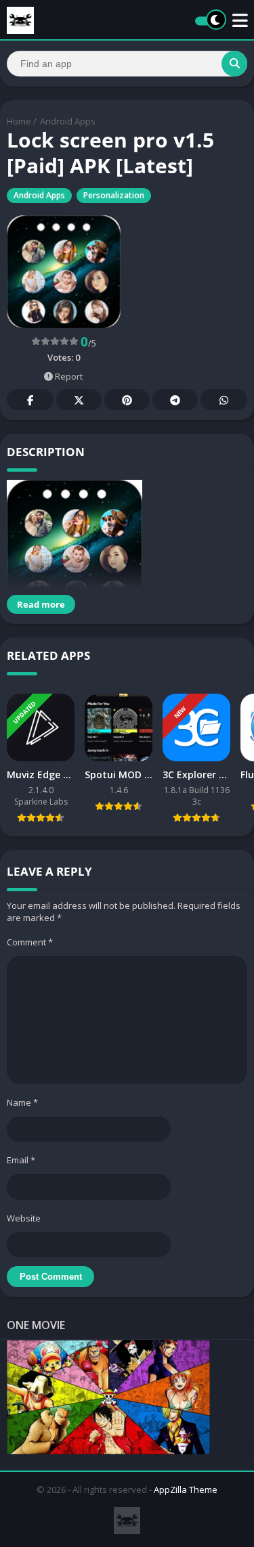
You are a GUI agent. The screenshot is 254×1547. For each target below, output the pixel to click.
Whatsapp (223, 399)
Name (22, 1102)
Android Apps (68, 121)
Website (24, 1218)
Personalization (113, 195)
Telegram (175, 399)
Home (19, 121)
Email (21, 1160)
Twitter (79, 399)
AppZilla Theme (185, 1489)
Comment (30, 942)
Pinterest (127, 399)
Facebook (30, 399)
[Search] (234, 63)
